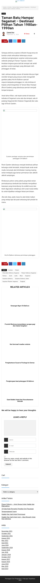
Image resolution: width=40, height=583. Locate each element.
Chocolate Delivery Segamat (10, 273)
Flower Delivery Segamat (28, 273)
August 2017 (6, 559)
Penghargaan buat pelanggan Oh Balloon (20, 381)
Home (4, 7)
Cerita (9, 7)
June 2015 (5, 564)
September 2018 (7, 547)
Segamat (27, 276)
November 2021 (7, 531)
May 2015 (5, 566)
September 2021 (7, 536)
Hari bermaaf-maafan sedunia (20, 344)
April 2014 (5, 569)
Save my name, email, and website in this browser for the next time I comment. (18, 459)
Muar (21, 276)
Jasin (10, 276)
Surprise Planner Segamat (10, 281)
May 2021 (5, 540)
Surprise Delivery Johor (22, 278)
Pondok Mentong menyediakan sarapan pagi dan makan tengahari (20, 325)
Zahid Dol (10, 33)
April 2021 (5, 543)
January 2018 (6, 554)
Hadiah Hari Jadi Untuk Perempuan (13, 514)
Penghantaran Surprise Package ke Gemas (20, 363)
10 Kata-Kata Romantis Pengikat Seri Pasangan (18, 509)
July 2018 (5, 552)
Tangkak (22, 281)
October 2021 (6, 533)
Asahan (10, 270)
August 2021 (6, 538)
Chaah (17, 270)
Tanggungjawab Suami (9, 511)
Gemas (4, 276)
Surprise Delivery (7, 278)
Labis (16, 276)
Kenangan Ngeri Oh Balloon (20, 306)
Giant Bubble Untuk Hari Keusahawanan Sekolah (20, 400)
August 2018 (6, 550)
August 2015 (6, 562)
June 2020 (5, 545)
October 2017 (6, 557)
